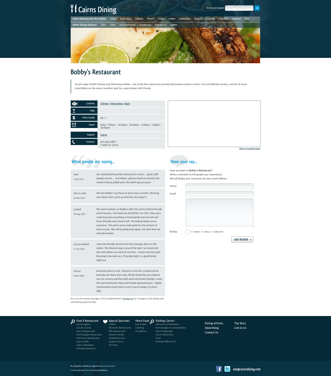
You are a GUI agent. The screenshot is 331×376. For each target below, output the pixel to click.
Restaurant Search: (215, 8)
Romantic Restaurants (120, 328)
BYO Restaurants (117, 331)
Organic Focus (116, 341)
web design (75, 370)
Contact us (128, 298)
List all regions (83, 324)
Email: (173, 193)
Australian (125, 18)
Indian (172, 18)
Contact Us (211, 332)
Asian (113, 18)
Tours (158, 338)
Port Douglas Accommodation (171, 328)
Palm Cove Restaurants (87, 338)
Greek (161, 18)
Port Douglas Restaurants (89, 334)
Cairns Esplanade (164, 331)
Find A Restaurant (87, 321)
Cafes (113, 25)
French (150, 18)
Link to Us (240, 328)
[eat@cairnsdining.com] (246, 369)
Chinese (139, 18)
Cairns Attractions (165, 334)
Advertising (212, 328)
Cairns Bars (141, 324)
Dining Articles (214, 323)
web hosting (89, 370)
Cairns (103, 135)
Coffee (173, 25)
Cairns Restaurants (85, 331)
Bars (103, 25)
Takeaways (160, 25)
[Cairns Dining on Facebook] (220, 371)
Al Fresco (113, 345)
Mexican (223, 18)
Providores (145, 25)
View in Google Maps (249, 148)
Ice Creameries (128, 25)
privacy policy (109, 366)
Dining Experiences (86, 348)
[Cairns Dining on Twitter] (228, 371)
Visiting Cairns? (165, 321)
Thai (247, 18)
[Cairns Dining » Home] (93, 15)
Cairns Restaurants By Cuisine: (90, 18)
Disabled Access (117, 338)
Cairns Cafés (82, 341)
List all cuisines (83, 328)
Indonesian (185, 18)
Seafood (236, 18)
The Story (240, 323)
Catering (139, 328)
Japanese (210, 18)
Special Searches (119, 321)
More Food (142, 321)
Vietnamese (116, 103)
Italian (198, 18)
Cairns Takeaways (85, 345)
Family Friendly (116, 334)
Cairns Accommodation (167, 324)
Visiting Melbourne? (166, 341)
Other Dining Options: (85, 25)
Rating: (174, 231)
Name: (173, 186)
